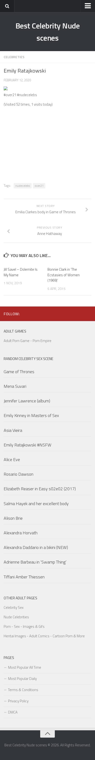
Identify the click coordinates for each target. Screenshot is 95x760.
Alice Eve (12, 459)
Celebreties (14, 56)
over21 (39, 185)
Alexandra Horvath (21, 532)
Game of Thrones (19, 371)
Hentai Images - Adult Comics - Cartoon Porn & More (44, 636)
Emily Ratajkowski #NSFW (27, 445)
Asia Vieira (13, 430)
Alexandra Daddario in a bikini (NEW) (36, 547)
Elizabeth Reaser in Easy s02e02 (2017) (40, 488)
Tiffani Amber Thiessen (24, 577)
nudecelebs (22, 185)
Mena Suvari (15, 386)
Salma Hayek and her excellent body (36, 503)
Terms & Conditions (23, 690)
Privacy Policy (18, 701)
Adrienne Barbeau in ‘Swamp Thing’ (35, 562)
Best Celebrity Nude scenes (47, 32)
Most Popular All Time (24, 667)
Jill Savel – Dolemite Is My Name (21, 272)
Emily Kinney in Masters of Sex (31, 415)
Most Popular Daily (22, 678)
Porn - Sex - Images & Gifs (24, 626)
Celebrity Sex (14, 607)
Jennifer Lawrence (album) (27, 401)
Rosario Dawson (18, 474)
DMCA (13, 712)
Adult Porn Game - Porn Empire (27, 340)
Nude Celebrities (16, 617)
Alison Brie (13, 518)
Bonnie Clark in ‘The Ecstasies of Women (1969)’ (64, 275)
